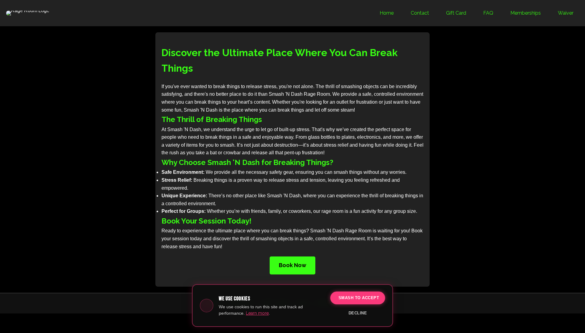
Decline (358, 313)
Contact (420, 13)
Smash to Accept (359, 297)
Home (387, 13)
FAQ (488, 13)
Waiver (565, 13)
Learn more (257, 313)
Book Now (292, 265)
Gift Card (456, 13)
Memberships (525, 13)
